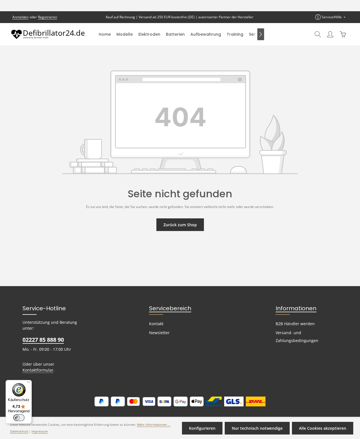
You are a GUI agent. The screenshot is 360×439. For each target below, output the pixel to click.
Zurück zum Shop (180, 224)
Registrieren (47, 17)
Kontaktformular (37, 370)
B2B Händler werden (295, 323)
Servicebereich (170, 308)
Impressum (40, 431)
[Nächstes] (260, 34)
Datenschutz (19, 431)
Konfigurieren (202, 428)
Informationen (296, 308)
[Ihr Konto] (330, 34)
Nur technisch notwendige (257, 428)
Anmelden (20, 17)
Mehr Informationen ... (153, 425)
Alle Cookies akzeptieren (322, 428)
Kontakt (156, 323)
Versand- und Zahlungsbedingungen (297, 336)
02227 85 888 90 (43, 339)
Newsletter (159, 332)
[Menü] (28, 383)
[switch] (18, 417)
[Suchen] (317, 34)
